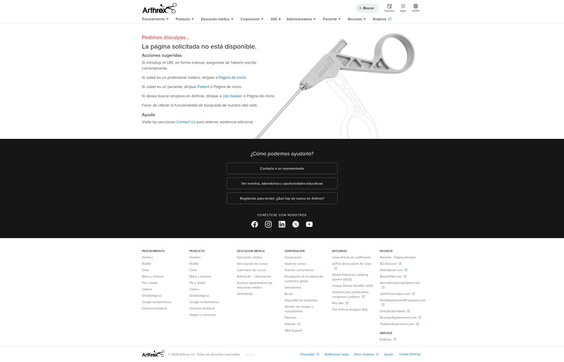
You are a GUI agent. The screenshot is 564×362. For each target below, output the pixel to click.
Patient (203, 86)
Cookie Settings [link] (410, 354)
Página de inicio (232, 77)
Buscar (366, 8)
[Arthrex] (159, 8)
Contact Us (185, 122)
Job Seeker (232, 96)
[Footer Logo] (153, 353)
